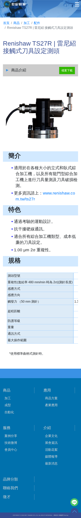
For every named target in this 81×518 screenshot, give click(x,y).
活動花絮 (51, 449)
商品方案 (51, 398)
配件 (37, 23)
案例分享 (11, 436)
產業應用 (51, 405)
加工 (27, 23)
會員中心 (11, 449)
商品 (16, 23)
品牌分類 (10, 479)
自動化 (9, 412)
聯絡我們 (10, 488)
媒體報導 (51, 456)
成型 (8, 405)
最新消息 (51, 463)
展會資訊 (51, 442)
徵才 (6, 497)
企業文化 (51, 436)
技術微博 (11, 442)
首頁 (6, 23)
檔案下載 (67, 70)
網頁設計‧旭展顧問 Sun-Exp (61, 515)
